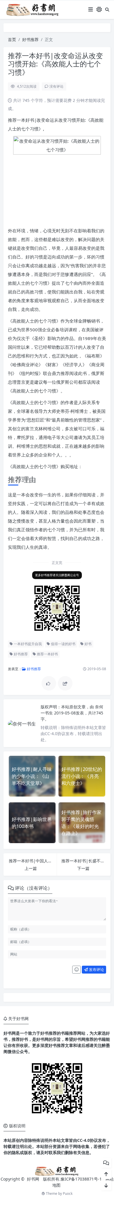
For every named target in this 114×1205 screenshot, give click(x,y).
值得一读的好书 (62, 643)
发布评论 (96, 969)
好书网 (33, 1179)
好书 (87, 643)
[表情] (76, 970)
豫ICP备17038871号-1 (81, 1179)
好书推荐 (30, 39)
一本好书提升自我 (27, 643)
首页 (12, 39)
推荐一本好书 (47, 654)
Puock (67, 1193)
